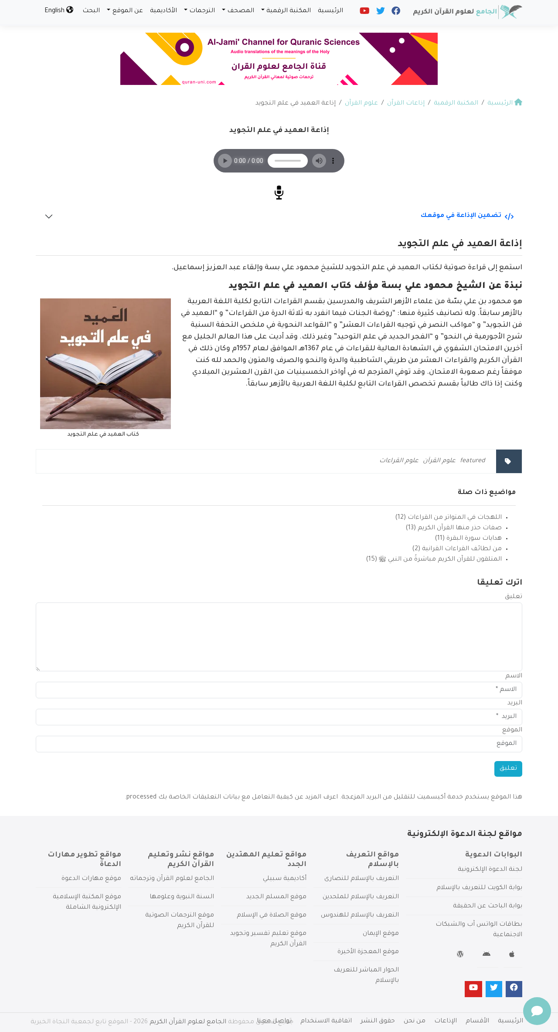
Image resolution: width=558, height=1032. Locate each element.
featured (472, 461)
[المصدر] (279, 193)
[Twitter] (380, 13)
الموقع (512, 730)
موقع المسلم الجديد (276, 897)
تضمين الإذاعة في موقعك (461, 216)
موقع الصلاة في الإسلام (271, 915)
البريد (514, 703)
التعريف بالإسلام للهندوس (360, 915)
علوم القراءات (398, 461)
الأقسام (477, 1021)
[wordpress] (461, 955)
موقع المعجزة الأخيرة (368, 952)
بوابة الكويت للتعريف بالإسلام (479, 888)
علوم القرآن (439, 461)
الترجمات (202, 11)
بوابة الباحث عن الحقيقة (487, 906)
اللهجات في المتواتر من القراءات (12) (448, 517)
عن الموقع (127, 11)
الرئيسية (330, 11)
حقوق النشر (378, 1021)
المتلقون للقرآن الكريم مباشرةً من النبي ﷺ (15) (434, 559)
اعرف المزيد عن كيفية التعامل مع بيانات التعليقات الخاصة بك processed (232, 797)
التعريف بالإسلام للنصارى (361, 879)
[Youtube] (364, 13)
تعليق (513, 597)
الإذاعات (445, 1021)
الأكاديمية (163, 11)
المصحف (240, 11)
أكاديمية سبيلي (284, 879)
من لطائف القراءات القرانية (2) (457, 549)
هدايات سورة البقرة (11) (468, 538)
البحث (91, 11)
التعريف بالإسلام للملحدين (361, 897)
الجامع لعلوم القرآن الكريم (188, 1022)
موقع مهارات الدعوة (91, 879)
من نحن (414, 1021)
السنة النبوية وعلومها (182, 897)
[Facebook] (395, 13)
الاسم (513, 676)
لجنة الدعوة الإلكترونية (490, 869)
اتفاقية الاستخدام (326, 1021)
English (55, 11)
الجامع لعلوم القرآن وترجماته (172, 879)
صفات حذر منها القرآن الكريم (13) (453, 528)
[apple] (513, 955)
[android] (487, 955)
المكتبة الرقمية (288, 11)
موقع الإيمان (381, 933)
